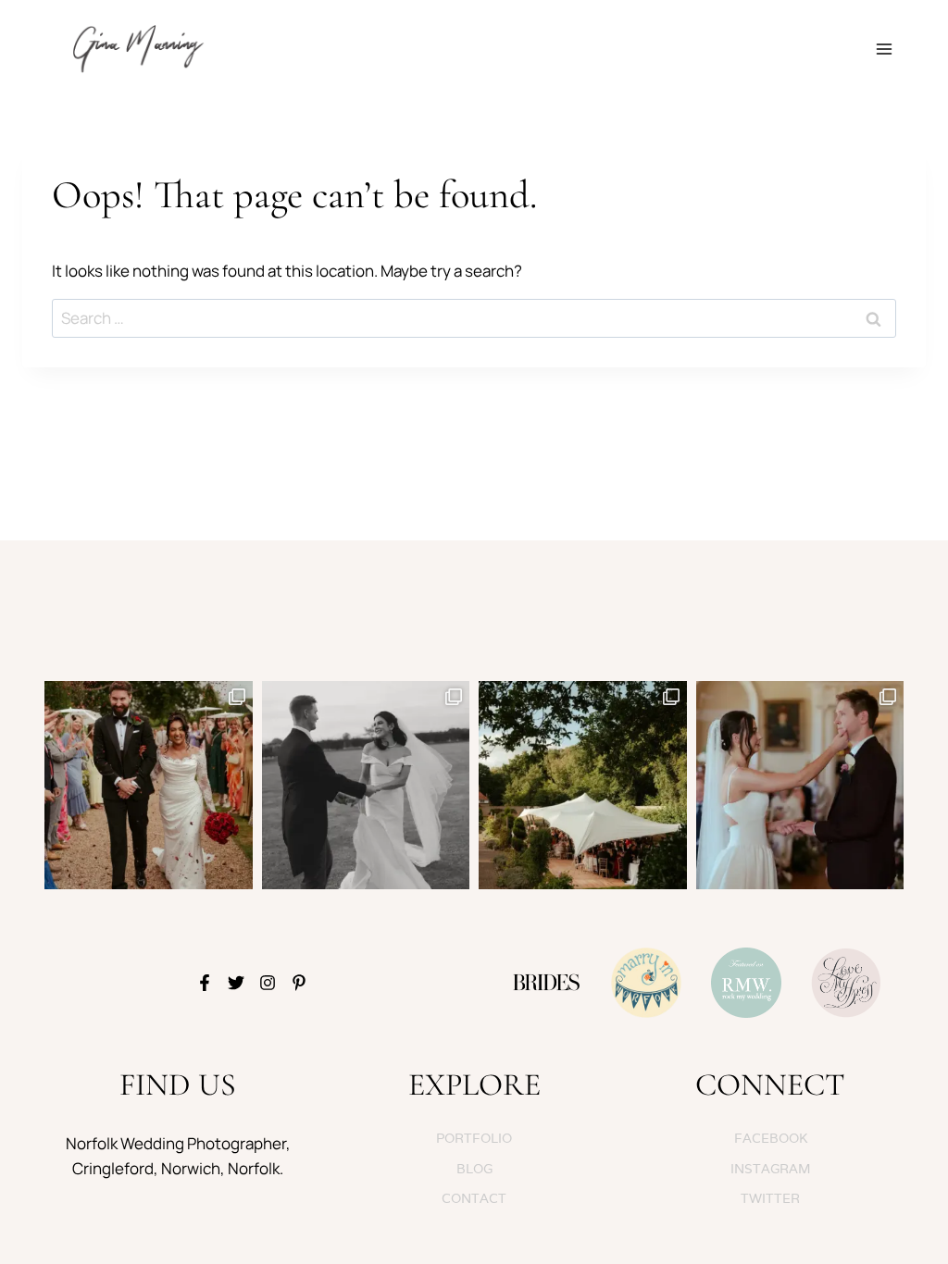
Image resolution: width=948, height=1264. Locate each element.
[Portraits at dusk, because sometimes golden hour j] (366, 785)
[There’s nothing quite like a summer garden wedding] (583, 785)
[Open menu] (884, 48)
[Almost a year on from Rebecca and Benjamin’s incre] (800, 785)
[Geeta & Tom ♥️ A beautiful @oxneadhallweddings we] (148, 785)
